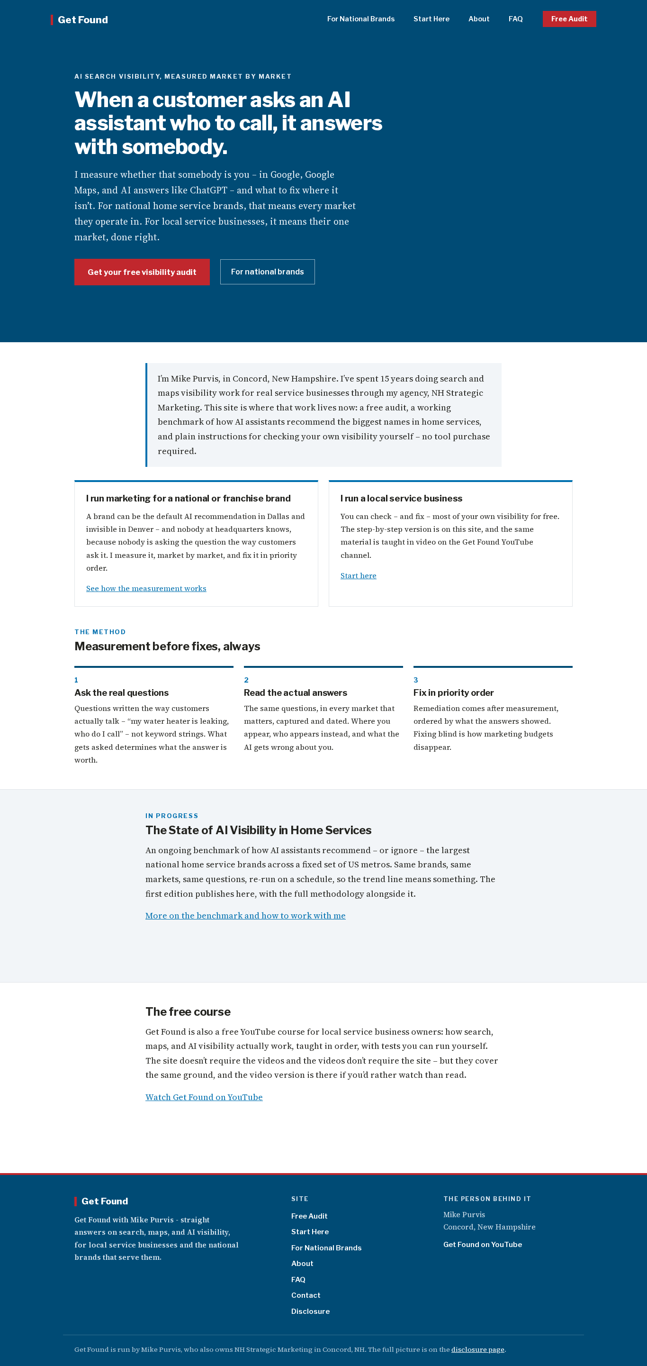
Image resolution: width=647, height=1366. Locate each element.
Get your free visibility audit (142, 272)
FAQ (516, 19)
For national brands (267, 271)
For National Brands (361, 19)
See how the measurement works (146, 588)
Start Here (431, 19)
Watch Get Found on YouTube (204, 1097)
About (479, 19)
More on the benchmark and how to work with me (245, 915)
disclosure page (477, 1349)
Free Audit (569, 19)
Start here (359, 575)
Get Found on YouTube (482, 1244)
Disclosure (310, 1311)
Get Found (83, 20)
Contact (306, 1295)
